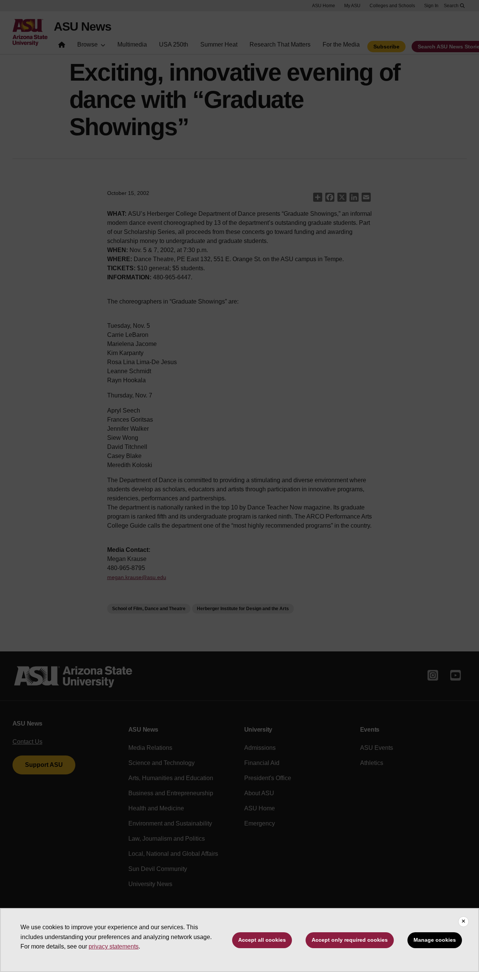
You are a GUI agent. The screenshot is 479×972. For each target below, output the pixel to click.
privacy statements (114, 946)
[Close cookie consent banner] (463, 921)
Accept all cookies (262, 940)
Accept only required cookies (350, 940)
